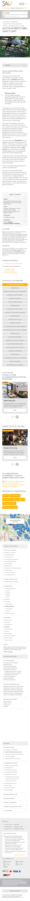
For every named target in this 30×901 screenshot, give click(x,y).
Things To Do (7, 703)
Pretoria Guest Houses (10, 666)
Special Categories (10, 787)
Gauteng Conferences (10, 802)
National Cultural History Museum (15, 312)
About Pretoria (8, 701)
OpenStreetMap (27, 540)
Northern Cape (8, 638)
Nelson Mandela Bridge (10, 561)
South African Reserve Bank (15, 344)
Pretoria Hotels (9, 269)
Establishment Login (18, 829)
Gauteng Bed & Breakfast (11, 772)
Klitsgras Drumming (10, 448)
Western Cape (8, 640)
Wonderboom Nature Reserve (15, 365)
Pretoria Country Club (15, 319)
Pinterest (20, 864)
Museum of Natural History (15, 309)
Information (14, 22)
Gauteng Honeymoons (10, 783)
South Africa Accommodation (15, 481)
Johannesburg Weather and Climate (14, 754)
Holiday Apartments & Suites (13, 671)
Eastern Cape (8, 620)
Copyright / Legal (18, 827)
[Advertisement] (15, 725)
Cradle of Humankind (10, 552)
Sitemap (22, 897)
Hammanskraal (8, 691)
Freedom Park (15, 288)
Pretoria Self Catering (9, 669)
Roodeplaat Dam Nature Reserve (15, 340)
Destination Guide (9, 747)
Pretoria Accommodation (9, 222)
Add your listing (15, 891)
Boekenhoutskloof (9, 686)
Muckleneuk (18, 140)
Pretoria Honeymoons (10, 680)
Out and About (8, 810)
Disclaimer (16, 824)
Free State (7, 622)
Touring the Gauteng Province (13, 806)
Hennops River (16, 691)
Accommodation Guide (10, 763)
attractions (15, 495)
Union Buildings (15, 354)
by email (17, 251)
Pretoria (22, 26)
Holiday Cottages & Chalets (13, 673)
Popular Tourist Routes (10, 579)
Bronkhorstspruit (19, 686)
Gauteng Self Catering (10, 774)
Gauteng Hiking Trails (10, 574)
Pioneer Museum (15, 316)
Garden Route (8, 624)
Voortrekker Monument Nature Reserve (15, 358)
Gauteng (5, 26)
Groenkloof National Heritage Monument (15, 291)
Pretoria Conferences (9, 676)
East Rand (7, 599)
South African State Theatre (15, 347)
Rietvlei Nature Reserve (15, 337)
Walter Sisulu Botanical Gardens (13, 568)
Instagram (20, 861)
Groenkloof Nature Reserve (15, 295)
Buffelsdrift (7, 688)
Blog (7, 866)
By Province (7, 617)
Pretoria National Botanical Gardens (15, 326)
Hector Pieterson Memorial (11, 559)
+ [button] (2, 516)
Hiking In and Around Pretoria (13, 263)
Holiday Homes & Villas (11, 674)
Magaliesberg (9, 604)
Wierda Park (18, 695)
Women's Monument (15, 361)
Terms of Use (8, 829)
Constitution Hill (9, 557)
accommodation (9, 503)
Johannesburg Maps (10, 756)
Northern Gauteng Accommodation (13, 485)
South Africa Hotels (11, 273)
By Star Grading (9, 790)
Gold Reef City (8, 570)
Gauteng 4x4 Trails (9, 572)
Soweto (7, 597)
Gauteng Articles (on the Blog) (12, 758)
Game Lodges (8, 785)
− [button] (2, 518)
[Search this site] (20, 4)
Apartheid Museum (9, 555)
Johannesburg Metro (10, 588)
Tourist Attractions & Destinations (12, 24)
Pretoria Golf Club (15, 323)
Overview (7, 65)
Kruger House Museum (15, 298)
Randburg (8, 593)
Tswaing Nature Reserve (15, 351)
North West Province (10, 635)
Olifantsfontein (18, 693)
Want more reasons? (19, 855)
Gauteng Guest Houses (11, 770)
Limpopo (7, 631)
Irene (22, 691)
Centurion (13, 688)
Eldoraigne (20, 690)
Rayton (6, 695)
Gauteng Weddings (9, 798)
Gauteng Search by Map (10, 794)
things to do (8, 499)
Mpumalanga (8, 633)
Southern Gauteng (9, 613)
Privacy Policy (8, 827)
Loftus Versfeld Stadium (15, 302)
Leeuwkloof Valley (8, 693)
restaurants (19, 499)
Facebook (8, 861)
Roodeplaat (11, 695)
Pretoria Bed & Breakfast (10, 668)
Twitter (8, 864)
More (15, 410)
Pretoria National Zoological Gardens (15, 330)
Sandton (8, 591)
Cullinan (18, 688)
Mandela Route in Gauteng (11, 581)
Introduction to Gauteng (11, 750)
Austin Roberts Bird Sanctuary (15, 284)
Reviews (6, 706)
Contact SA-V (8, 824)
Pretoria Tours (15, 333)
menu (23, 4)
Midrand (8, 595)
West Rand (7, 601)
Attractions (7, 705)
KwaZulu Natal (8, 629)
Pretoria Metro (9, 608)
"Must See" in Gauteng (10, 550)
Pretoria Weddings (9, 678)
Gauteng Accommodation (10, 483)
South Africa (6, 22)
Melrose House (15, 305)
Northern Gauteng (14, 26)
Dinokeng (8, 611)
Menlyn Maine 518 (9, 401)
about (6, 495)
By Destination (8, 586)
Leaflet (21, 540)
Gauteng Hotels (10, 271)
